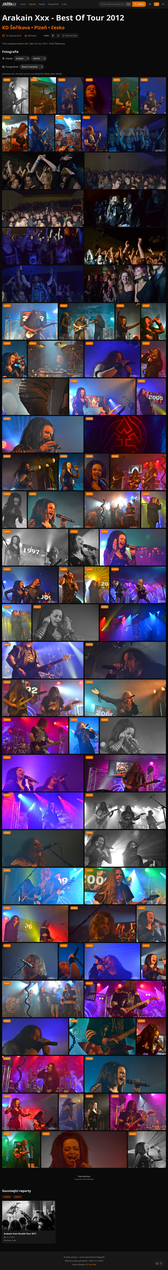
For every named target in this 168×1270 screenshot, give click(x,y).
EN (163, 4)
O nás (64, 4)
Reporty (32, 4)
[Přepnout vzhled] (150, 4)
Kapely (42, 4)
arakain (19, 58)
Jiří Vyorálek (91, 1264)
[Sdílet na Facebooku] (53, 36)
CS (156, 4)
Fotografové (53, 4)
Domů (23, 4)
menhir (36, 58)
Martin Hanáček (30, 66)
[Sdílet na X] (58, 36)
